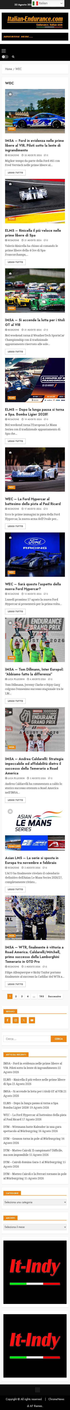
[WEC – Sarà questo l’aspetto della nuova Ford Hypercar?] (35, 554)
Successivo (54, 996)
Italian (43, 3)
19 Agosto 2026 (33, 419)
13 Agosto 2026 (32, 594)
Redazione (13, 155)
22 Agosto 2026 (33, 155)
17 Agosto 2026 (32, 509)
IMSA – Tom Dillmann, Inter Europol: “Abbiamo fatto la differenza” (34, 672)
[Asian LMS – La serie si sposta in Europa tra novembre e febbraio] (35, 828)
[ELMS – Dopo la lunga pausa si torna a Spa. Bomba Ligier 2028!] (35, 380)
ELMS (11, 218)
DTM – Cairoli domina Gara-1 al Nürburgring (32, 1162)
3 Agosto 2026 (38, 778)
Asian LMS (14, 846)
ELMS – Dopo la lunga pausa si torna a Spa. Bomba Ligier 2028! (34, 412)
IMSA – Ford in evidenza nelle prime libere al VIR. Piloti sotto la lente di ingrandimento (34, 145)
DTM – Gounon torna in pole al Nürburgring (32, 1138)
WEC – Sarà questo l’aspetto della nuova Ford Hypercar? (33, 586)
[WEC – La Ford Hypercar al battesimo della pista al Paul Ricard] (35, 469)
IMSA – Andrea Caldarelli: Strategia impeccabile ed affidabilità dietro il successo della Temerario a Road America (34, 766)
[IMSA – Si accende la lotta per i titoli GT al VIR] (35, 290)
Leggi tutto (15, 172)
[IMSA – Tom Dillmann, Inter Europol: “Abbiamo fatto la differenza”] (35, 640)
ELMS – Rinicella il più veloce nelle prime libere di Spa (33, 233)
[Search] (13, 56)
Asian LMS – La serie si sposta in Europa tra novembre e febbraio (31, 860)
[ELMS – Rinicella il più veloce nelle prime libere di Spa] (35, 201)
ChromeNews (56, 1399)
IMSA (11, 128)
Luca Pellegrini (16, 679)
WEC (11, 487)
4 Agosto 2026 (38, 679)
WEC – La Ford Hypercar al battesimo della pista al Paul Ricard (33, 501)
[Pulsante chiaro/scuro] (5, 56)
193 (41, 996)
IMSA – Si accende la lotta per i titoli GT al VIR (35, 322)
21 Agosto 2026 (32, 240)
